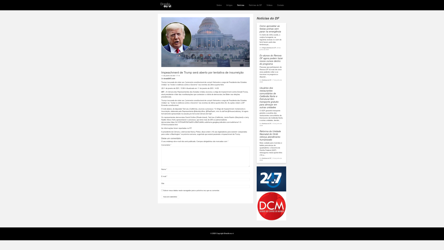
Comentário (166, 145)
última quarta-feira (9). (219, 103)
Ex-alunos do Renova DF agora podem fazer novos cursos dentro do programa (271, 59)
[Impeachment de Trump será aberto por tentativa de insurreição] (205, 66)
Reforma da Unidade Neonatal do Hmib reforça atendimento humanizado (270, 135)
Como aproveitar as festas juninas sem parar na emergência (270, 28)
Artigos (264, 48)
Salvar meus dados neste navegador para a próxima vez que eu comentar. (191, 190)
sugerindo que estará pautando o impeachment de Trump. (218, 134)
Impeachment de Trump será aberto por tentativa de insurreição (202, 72)
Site (162, 183)
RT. (190, 128)
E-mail (164, 176)
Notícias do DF (271, 48)
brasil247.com (169, 78)
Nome (164, 169)
